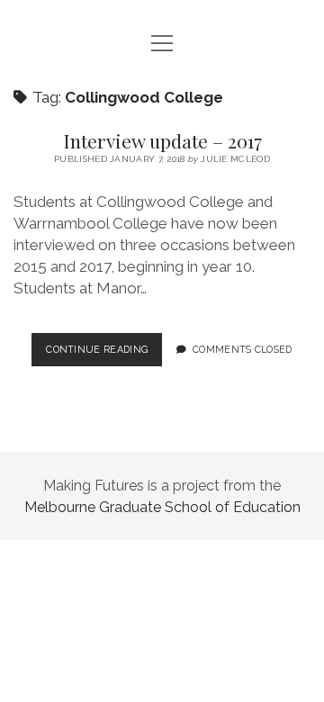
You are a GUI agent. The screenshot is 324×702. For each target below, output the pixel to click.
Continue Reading (104, 354)
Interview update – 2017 (162, 140)
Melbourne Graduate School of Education (162, 507)
